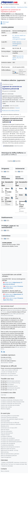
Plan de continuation (6, 431)
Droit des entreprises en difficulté (10, 422)
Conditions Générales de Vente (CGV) (11, 403)
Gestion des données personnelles (10, 405)
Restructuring (4, 452)
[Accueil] (1, 7)
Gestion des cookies (6, 407)
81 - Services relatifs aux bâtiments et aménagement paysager (19, 37)
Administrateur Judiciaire (13, 381)
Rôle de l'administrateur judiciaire (10, 454)
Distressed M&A (5, 421)
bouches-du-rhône (22, 7)
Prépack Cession (5, 435)
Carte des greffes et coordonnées (10, 415)
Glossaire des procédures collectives (11, 424)
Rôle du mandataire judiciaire (9, 455)
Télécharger (5, 22)
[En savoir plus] (18, 89)
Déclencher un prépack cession (9, 375)
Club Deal (3, 395)
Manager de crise (12, 389)
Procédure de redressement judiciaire (11, 441)
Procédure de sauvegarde (8, 443)
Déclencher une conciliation (8, 373)
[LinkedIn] (4, 352)
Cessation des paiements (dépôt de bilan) (12, 419)
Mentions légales (5, 409)
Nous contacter (5, 471)
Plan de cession (5, 429)
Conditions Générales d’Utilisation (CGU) (12, 400)
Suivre (3, 24)
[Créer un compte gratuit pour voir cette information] (15, 72)
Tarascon (17, 108)
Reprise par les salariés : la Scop (9, 450)
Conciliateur (10, 384)
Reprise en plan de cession (8, 448)
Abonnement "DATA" (6, 359)
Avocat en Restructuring (13, 383)
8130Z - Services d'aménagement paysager (16, 43)
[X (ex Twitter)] (2, 352)
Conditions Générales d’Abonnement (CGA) (12, 402)
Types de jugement (6, 457)
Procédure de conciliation (8, 438)
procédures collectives (10, 7)
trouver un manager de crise (9, 372)
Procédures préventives (7, 445)
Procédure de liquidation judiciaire (10, 440)
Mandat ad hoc (5, 426)
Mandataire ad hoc (12, 386)
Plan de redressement (7, 433)
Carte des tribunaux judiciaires (9, 417)
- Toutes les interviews (7, 466)
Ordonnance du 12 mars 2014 (9, 428)
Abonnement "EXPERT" (7, 362)
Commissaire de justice (13, 388)
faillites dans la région (13, 287)
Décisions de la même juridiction (11, 110)
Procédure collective (6, 436)
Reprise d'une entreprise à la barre (10, 447)
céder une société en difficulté (10, 370)
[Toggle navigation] (25, 2)
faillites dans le (12, 283)
